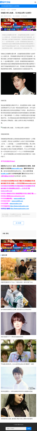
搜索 (29, 428)
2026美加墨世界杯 (5, 6)
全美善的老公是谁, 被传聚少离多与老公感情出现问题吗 (17, 418)
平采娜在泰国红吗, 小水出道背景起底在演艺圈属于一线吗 (17, 364)
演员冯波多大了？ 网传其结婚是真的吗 (12, 337)
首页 (8, 9)
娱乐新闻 (14, 9)
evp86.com (4, 173)
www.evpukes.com (16, 203)
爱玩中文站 (5, 2)
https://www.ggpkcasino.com (19, 208)
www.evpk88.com (19, 198)
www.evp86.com (16, 168)
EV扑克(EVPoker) (9, 161)
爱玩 (7, 233)
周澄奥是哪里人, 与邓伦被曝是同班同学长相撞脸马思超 (17, 391)
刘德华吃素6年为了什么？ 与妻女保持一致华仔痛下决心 (17, 282)
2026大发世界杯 (15, 6)
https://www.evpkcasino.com (19, 206)
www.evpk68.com (17, 201)
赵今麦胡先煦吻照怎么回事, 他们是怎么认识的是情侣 (16, 309)
